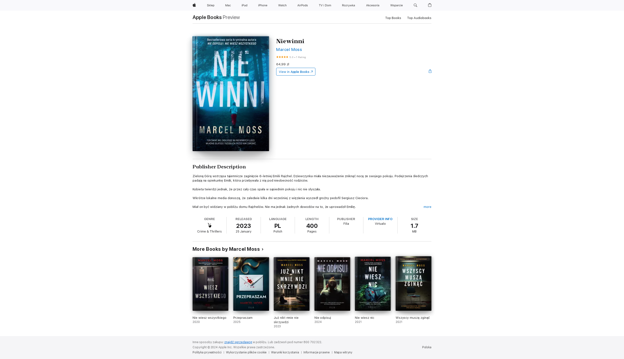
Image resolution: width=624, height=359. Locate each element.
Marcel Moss (289, 49)
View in (294, 72)
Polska (426, 347)
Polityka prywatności (207, 352)
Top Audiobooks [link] (419, 18)
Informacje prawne (316, 352)
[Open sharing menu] (430, 72)
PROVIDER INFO (380, 219)
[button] (415, 5)
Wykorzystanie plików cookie (246, 352)
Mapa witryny (343, 352)
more (427, 207)
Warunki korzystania (285, 352)
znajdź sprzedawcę (238, 342)
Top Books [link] (393, 18)
